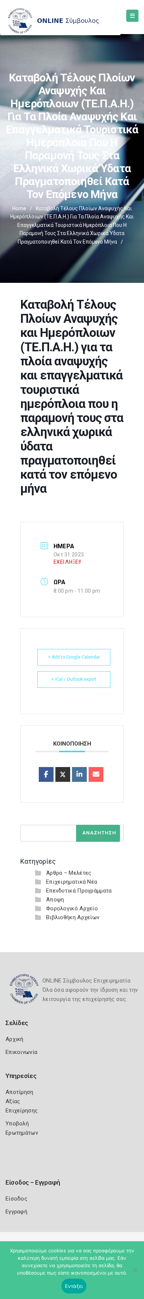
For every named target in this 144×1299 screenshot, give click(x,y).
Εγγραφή (16, 1211)
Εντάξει (74, 1286)
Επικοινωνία (21, 1052)
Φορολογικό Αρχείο (72, 908)
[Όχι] (134, 1273)
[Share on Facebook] (46, 774)
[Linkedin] (79, 774)
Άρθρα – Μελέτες (69, 873)
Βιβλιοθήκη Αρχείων (72, 917)
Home (19, 208)
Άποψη (55, 899)
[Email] (96, 774)
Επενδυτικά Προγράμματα (79, 890)
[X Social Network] (62, 774)
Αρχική (15, 1039)
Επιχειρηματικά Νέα (71, 881)
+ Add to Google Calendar (74, 657)
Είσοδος (16, 1198)
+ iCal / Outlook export (73, 679)
